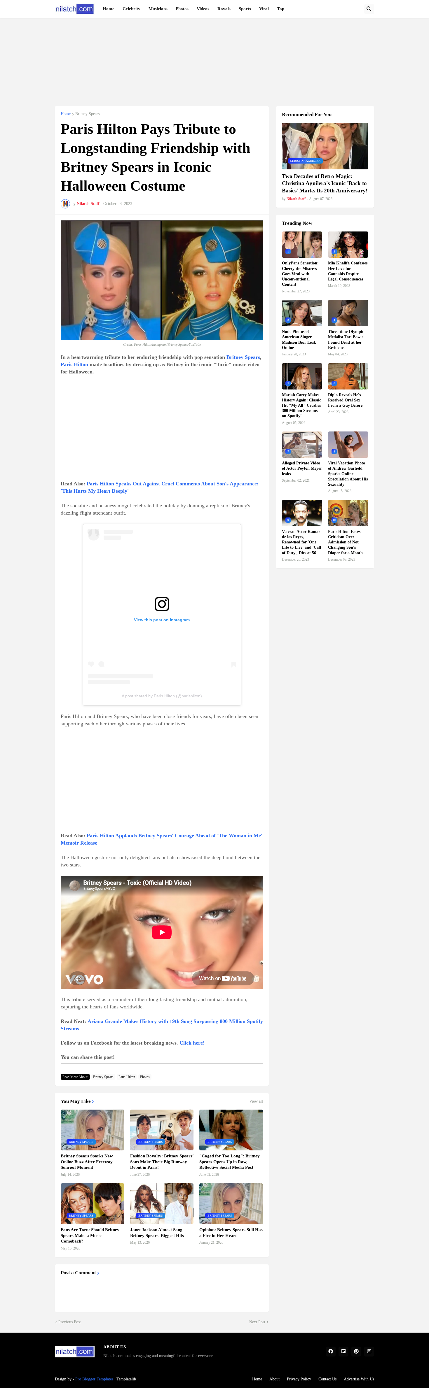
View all (256, 1101)
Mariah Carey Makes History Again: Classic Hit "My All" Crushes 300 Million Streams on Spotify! (301, 405)
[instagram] (369, 1352)
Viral (264, 8)
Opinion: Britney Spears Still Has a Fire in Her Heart (231, 1232)
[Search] (369, 9)
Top (280, 8)
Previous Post (69, 1322)
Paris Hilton (74, 364)
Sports (245, 8)
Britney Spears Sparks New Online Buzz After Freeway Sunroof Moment (87, 1162)
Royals (224, 8)
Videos (203, 8)
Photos (182, 8)
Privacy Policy (299, 1379)
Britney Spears (87, 114)
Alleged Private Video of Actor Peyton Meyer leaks (302, 468)
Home (108, 8)
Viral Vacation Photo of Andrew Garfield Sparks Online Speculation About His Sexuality (348, 474)
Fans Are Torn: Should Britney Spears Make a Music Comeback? (90, 1235)
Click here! (192, 1043)
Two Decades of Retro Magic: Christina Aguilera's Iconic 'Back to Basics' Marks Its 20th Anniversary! (324, 183)
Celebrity (131, 8)
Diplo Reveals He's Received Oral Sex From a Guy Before (345, 400)
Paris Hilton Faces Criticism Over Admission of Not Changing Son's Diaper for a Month (345, 542)
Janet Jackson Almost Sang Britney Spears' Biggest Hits (157, 1232)
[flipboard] (343, 1352)
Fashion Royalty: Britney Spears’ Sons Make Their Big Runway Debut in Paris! (161, 1162)
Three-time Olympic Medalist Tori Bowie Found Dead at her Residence (346, 339)
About (274, 1379)
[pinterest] (356, 1352)
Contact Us (327, 1379)
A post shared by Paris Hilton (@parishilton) (162, 696)
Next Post (257, 1322)
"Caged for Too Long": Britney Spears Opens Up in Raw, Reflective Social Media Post (229, 1162)
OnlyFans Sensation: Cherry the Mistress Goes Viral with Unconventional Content (300, 274)
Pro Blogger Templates (94, 1379)
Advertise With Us (359, 1379)
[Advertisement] (214, 59)
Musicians (158, 8)
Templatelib (126, 1379)
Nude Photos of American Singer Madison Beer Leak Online (299, 339)
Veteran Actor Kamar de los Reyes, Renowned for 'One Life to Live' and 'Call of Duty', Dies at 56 (301, 542)
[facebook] (331, 1352)
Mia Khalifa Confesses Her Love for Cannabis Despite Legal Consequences (347, 271)
